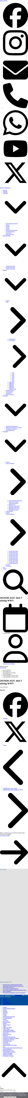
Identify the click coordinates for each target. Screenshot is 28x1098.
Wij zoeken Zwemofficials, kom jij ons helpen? (14, 992)
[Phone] (15, 107)
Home (4, 999)
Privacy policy (12, 1097)
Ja (4, 1097)
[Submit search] (14, 1090)
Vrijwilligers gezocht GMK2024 (10, 988)
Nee (7, 1097)
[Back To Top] (14, 1085)
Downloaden (3, 667)
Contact (5, 1000)
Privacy (5, 1004)
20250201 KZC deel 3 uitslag (15, 787)
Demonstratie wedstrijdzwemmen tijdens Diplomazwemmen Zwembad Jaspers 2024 (13, 985)
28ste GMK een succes (8, 987)
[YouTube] (15, 159)
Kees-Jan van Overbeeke (9, 663)
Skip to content (3, 0)
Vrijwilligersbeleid (7, 1003)
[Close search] (0, 1087)
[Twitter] (15, 185)
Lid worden (6, 1002)
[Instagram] (15, 56)
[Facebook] (15, 27)
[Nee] (16, 1097)
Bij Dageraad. (18, 995)
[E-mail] (15, 82)
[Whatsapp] (15, 136)
